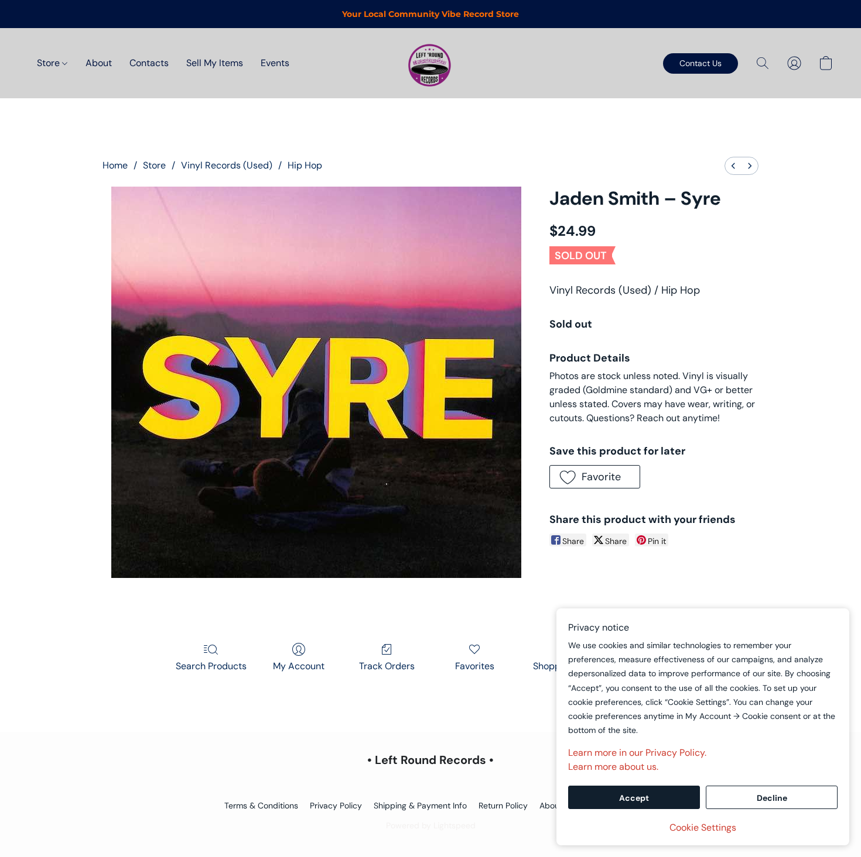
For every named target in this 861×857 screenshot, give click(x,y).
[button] (430, 63)
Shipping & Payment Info (420, 805)
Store (49, 63)
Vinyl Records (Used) (226, 165)
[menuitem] (733, 165)
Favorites (474, 666)
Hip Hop (305, 165)
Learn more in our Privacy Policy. (637, 752)
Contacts (149, 63)
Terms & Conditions (261, 805)
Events (275, 63)
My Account (298, 666)
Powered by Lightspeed (431, 825)
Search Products (211, 666)
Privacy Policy (336, 805)
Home (115, 165)
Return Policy (503, 805)
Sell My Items (214, 63)
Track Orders (387, 666)
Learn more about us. (613, 766)
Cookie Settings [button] (702, 827)
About (99, 63)
